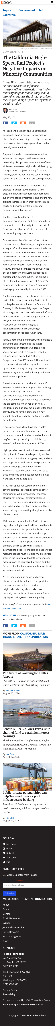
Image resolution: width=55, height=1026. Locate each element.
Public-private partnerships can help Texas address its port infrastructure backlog (25, 796)
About (6, 904)
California (9, 15)
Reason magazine (12, 936)
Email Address (13, 880)
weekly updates (15, 874)
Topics (7, 10)
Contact (7, 909)
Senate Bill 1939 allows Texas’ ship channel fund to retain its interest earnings (26, 732)
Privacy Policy (10, 990)
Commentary (13, 52)
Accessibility (9, 994)
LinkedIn (10, 853)
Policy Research (11, 931)
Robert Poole (13, 690)
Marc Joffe (9, 615)
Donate (6, 913)
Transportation (35, 637)
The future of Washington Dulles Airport (25, 675)
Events (6, 922)
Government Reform (33, 10)
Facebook (11, 844)
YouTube (11, 857)
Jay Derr (10, 754)
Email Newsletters (12, 918)
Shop (5, 941)
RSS (8, 862)
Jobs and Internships (13, 927)
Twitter (9, 848)
